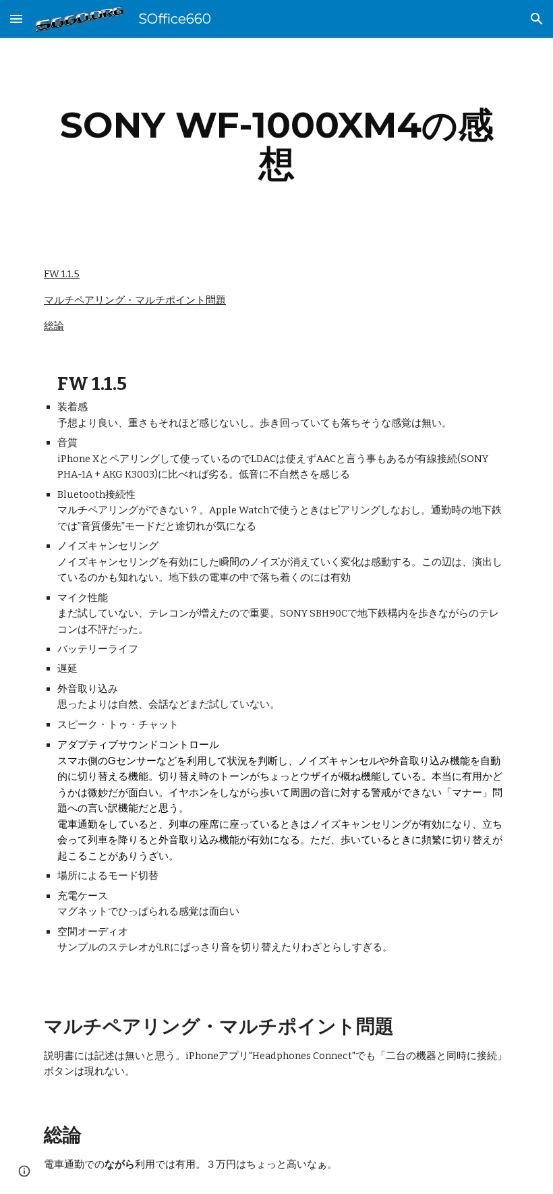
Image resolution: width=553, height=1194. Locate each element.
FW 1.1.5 (62, 274)
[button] (16, 18)
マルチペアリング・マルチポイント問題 (135, 300)
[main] (276, 144)
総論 (54, 326)
